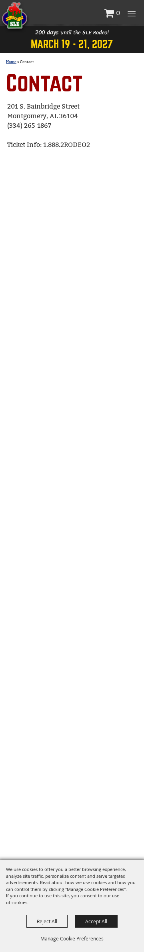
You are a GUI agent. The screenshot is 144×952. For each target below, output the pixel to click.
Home (11, 62)
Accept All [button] (96, 921)
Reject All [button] (47, 921)
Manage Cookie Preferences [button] (72, 938)
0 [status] (118, 13)
